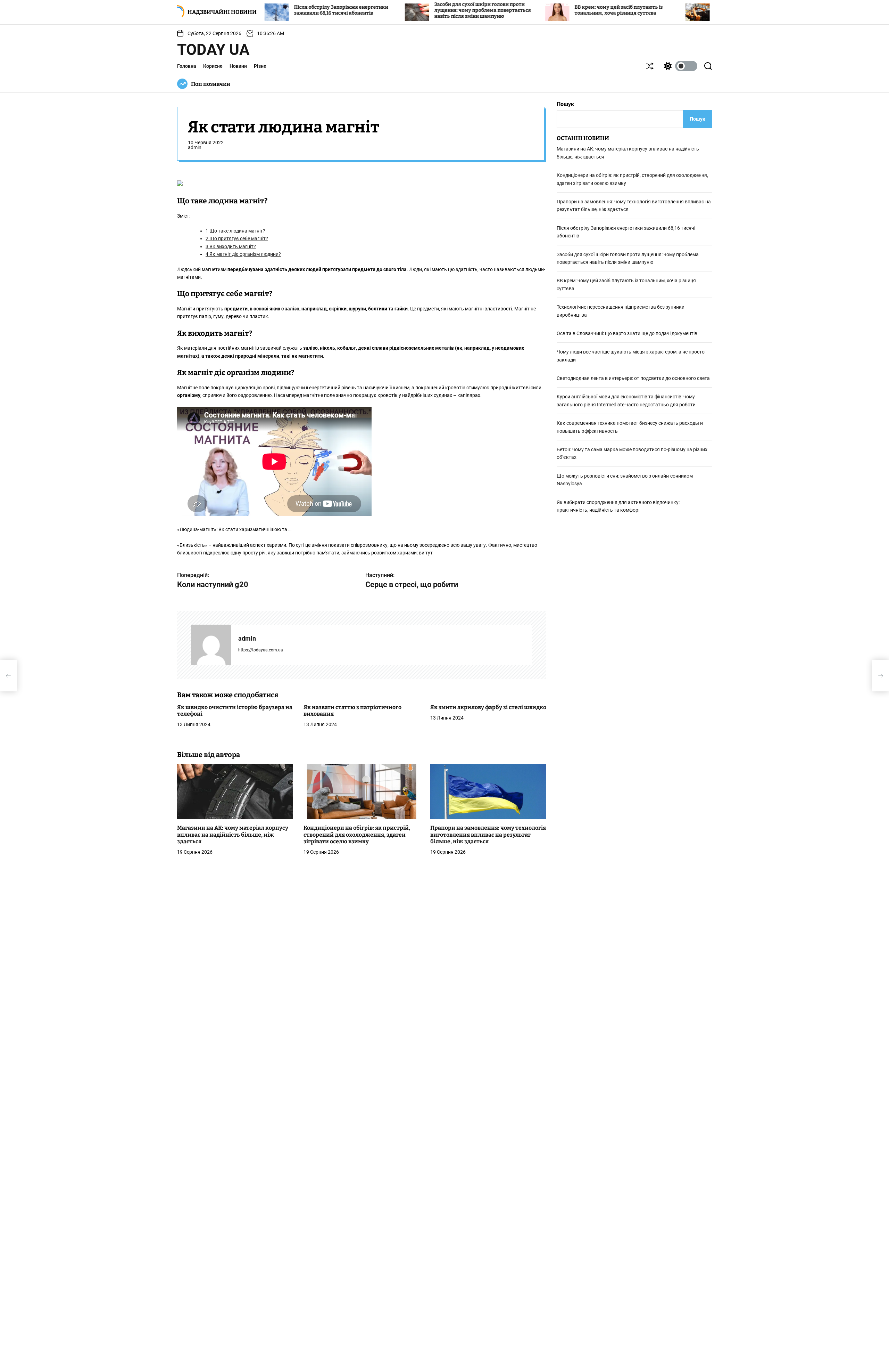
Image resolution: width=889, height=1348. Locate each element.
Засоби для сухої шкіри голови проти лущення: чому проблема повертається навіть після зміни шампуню (426, 10)
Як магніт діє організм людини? (243, 254)
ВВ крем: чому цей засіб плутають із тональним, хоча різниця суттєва (562, 10)
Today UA (213, 49)
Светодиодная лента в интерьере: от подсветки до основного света (633, 378)
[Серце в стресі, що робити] (880, 675)
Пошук (565, 104)
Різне (260, 66)
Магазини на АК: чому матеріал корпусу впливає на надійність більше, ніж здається (232, 835)
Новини (238, 66)
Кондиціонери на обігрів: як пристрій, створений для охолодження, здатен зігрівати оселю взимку (357, 835)
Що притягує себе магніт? (237, 239)
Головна (186, 66)
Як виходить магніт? (231, 246)
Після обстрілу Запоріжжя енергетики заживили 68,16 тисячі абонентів (285, 10)
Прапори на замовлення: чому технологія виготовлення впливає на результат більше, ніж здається (488, 835)
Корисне (213, 66)
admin (194, 147)
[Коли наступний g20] (8, 675)
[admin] (211, 645)
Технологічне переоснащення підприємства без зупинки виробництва (708, 10)
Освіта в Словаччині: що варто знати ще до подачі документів (627, 333)
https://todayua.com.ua (260, 650)
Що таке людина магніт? (235, 231)
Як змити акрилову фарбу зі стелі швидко (488, 707)
